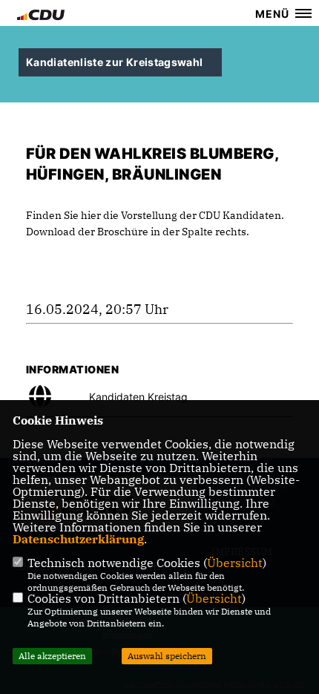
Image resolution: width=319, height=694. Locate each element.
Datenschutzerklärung (78, 538)
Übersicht (235, 562)
